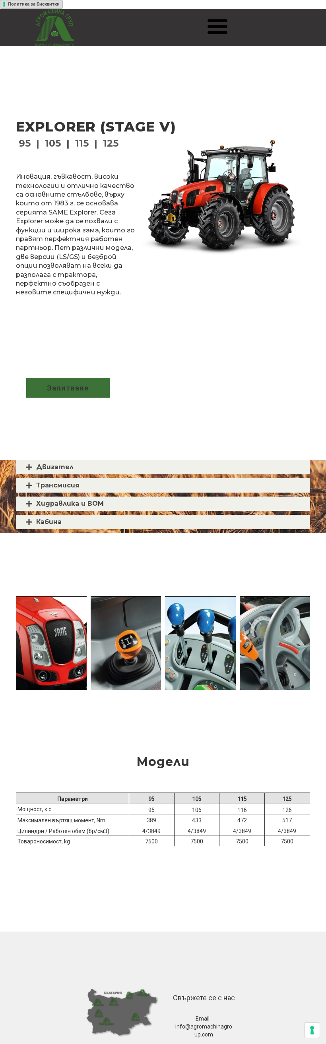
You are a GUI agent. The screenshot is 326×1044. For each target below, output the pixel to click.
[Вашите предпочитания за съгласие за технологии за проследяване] (312, 1030)
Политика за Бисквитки (34, 4)
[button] (217, 27)
